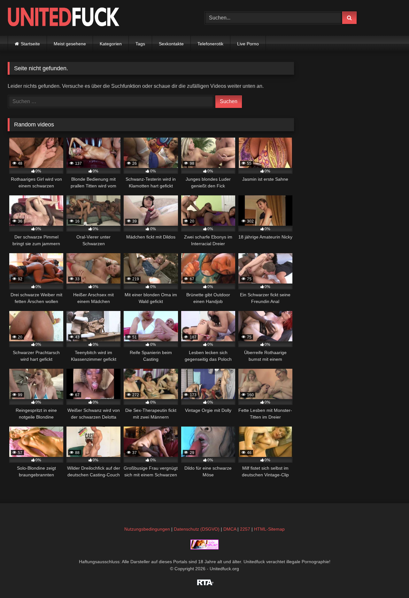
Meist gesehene (70, 43)
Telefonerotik (210, 43)
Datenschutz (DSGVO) (197, 529)
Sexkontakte (171, 43)
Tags (140, 43)
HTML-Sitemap (269, 529)
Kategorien (111, 43)
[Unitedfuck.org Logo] (64, 17)
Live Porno (248, 43)
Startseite (30, 43)
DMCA (229, 529)
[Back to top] (389, 579)
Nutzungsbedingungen (147, 529)
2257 (245, 529)
